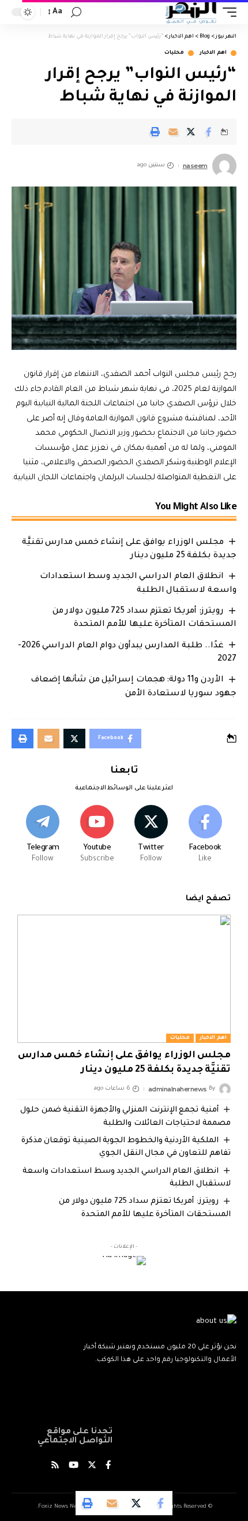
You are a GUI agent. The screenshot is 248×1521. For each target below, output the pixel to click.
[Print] (155, 131)
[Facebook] (205, 835)
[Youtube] (97, 835)
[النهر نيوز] (191, 12)
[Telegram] (43, 835)
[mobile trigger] (226, 12)
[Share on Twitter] (191, 131)
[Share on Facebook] (209, 131)
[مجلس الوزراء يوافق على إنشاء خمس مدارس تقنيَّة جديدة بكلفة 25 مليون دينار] (124, 979)
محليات (174, 53)
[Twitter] (151, 835)
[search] (76, 12)
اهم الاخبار (213, 53)
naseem (195, 166)
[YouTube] (73, 1466)
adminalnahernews (177, 1089)
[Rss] (55, 1466)
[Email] (173, 131)
